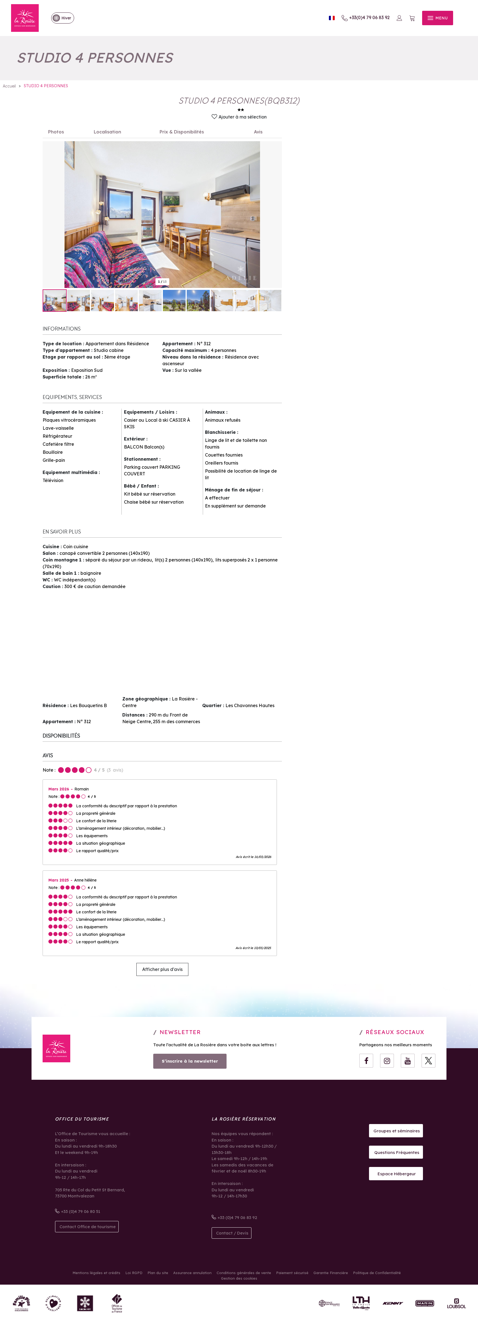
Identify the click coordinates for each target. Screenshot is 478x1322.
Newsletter (180, 1032)
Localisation (107, 132)
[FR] (332, 18)
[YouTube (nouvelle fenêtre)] (408, 1061)
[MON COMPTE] (399, 18)
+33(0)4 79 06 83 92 (369, 17)
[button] (412, 18)
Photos (56, 132)
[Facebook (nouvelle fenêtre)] (366, 1061)
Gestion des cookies (239, 1278)
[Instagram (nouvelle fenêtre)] (387, 1061)
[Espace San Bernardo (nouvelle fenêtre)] (329, 1303)
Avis (258, 132)
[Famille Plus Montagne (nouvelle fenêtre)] (21, 1303)
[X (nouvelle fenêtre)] (428, 1061)
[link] (60, 18)
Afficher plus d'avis (162, 969)
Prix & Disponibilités (182, 132)
